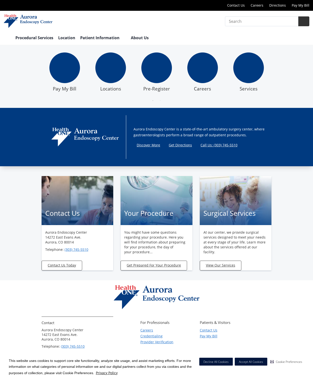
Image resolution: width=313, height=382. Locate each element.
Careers (257, 5)
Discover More (148, 145)
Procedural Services (34, 37)
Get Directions (180, 145)
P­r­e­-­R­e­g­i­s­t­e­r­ (156, 89)
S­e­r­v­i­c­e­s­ (248, 89)
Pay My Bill (300, 5)
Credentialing (151, 336)
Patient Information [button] (100, 37)
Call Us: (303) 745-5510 (219, 145)
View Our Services (220, 265)
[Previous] (38, 73)
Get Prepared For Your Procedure (154, 265)
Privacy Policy (107, 372)
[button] (286, 362)
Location (66, 37)
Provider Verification (156, 342)
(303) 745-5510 (76, 249)
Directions (277, 5)
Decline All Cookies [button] (216, 362)
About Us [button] (140, 37)
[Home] (7, 38)
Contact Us (236, 5)
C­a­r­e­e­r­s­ (202, 89)
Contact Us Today (62, 265)
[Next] (275, 73)
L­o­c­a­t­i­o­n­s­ (110, 89)
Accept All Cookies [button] (251, 362)
